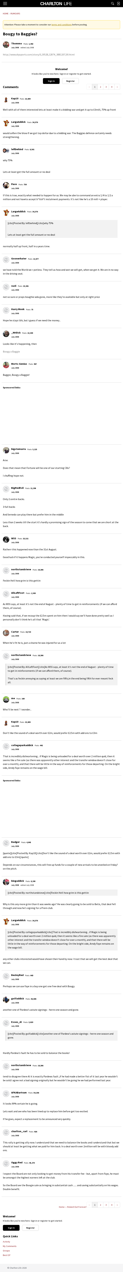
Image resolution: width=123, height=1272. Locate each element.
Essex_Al (16, 1022)
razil (13, 285)
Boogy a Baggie (11, 351)
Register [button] (70, 81)
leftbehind (17, 149)
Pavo (14, 184)
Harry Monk (18, 309)
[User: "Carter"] (6, 633)
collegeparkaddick (22, 745)
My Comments (9, 1246)
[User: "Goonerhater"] (6, 260)
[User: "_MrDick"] (6, 334)
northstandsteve (21, 569)
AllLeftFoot (17, 592)
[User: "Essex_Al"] (6, 1023)
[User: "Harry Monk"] (6, 310)
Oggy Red (16, 1162)
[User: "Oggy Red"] (6, 1163)
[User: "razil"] (6, 287)
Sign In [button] (51, 81)
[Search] (112, 3)
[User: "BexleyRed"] (6, 976)
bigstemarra (18, 449)
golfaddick (17, 998)
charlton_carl (19, 1131)
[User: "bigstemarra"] (6, 450)
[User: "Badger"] (6, 843)
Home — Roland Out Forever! (72, 1206)
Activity (6, 1241)
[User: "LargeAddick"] (6, 123)
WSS (13, 538)
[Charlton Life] (56, 3)
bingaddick (17, 880)
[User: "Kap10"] (6, 99)
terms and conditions (61, 24)
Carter (15, 631)
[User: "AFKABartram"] (6, 1094)
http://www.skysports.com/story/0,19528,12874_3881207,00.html (39, 54)
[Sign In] (118, 3)
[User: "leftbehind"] (6, 150)
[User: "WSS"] (6, 539)
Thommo (16, 43)
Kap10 (14, 98)
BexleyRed (17, 975)
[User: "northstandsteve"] (6, 570)
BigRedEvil (17, 487)
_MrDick (16, 332)
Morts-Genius (19, 363)
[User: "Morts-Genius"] (6, 365)
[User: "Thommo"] (6, 44)
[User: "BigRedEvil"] (6, 489)
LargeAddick (18, 121)
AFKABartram (19, 1092)
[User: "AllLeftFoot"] (6, 594)
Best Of (6, 1255)
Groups (6, 1250)
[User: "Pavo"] (6, 185)
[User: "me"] (6, 699)
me (13, 698)
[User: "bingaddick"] (6, 882)
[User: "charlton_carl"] (6, 1132)
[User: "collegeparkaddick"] (6, 746)
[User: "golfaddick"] (6, 1000)
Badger (15, 841)
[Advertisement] (61, 415)
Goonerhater (18, 258)
